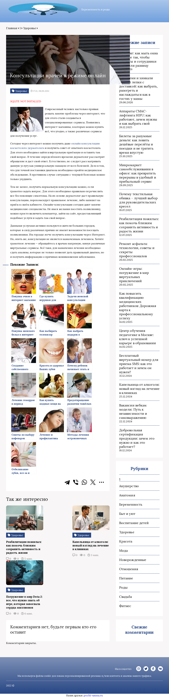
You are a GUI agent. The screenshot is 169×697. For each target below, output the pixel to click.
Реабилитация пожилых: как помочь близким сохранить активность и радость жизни (139, 225)
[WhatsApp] (84, 482)
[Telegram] (67, 482)
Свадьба (125, 597)
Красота (125, 541)
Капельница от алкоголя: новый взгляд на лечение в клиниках (139, 388)
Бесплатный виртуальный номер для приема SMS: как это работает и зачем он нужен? (138, 363)
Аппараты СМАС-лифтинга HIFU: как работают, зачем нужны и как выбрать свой (138, 117)
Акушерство (129, 486)
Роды (123, 587)
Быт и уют (127, 514)
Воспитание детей (134, 523)
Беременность (130, 504)
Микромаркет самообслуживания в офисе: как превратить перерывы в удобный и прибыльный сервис (137, 173)
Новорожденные (132, 560)
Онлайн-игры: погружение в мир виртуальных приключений (134, 274)
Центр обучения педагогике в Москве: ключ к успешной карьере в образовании (137, 337)
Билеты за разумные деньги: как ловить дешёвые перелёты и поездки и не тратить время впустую (136, 144)
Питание (126, 578)
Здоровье (29, 28)
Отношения (128, 569)
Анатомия (127, 495)
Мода (123, 550)
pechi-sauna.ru (93, 695)
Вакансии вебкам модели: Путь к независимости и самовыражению (133, 411)
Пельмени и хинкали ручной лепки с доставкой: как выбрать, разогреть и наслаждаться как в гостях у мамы (138, 88)
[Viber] (76, 482)
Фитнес (125, 606)
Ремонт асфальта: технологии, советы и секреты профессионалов (136, 250)
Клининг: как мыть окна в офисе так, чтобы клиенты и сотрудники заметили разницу (138, 59)
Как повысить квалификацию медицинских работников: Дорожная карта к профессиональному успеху (137, 305)
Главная (11, 28)
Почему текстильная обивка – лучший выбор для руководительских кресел (138, 200)
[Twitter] (93, 482)
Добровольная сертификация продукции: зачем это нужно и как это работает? (136, 438)
